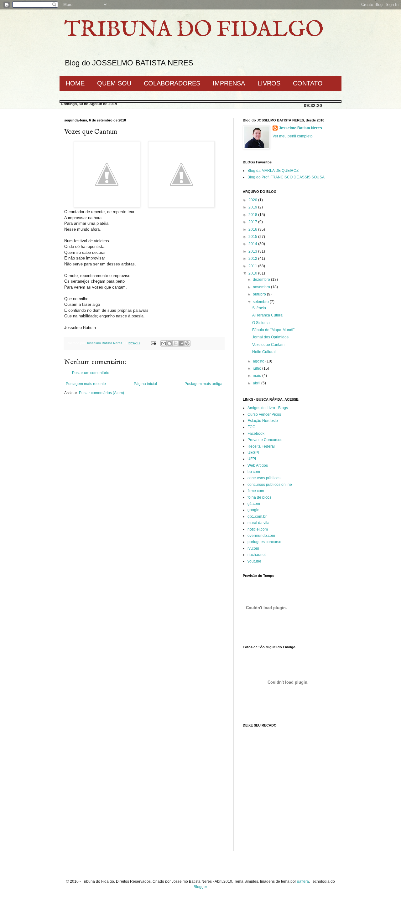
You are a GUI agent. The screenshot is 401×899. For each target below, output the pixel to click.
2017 (253, 222)
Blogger (200, 887)
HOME (75, 83)
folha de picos (259, 497)
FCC (251, 427)
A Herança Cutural (268, 315)
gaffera (303, 881)
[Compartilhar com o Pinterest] (187, 343)
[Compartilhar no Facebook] (181, 343)
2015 (253, 236)
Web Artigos (257, 465)
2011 (253, 266)
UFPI (251, 459)
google (253, 510)
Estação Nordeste (262, 421)
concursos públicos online (269, 484)
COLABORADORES (172, 83)
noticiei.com (257, 529)
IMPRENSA (229, 83)
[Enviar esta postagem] (153, 343)
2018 (253, 215)
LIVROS (269, 83)
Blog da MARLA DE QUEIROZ (273, 170)
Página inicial (145, 384)
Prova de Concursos (264, 440)
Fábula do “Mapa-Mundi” (273, 330)
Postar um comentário (90, 373)
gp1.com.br (257, 516)
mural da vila (258, 523)
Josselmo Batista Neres (300, 128)
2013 (253, 251)
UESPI (253, 452)
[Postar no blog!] (169, 343)
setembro (261, 302)
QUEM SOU (114, 83)
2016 (253, 229)
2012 (253, 258)
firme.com (255, 491)
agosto (259, 361)
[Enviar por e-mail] (163, 343)
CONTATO (308, 83)
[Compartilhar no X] (175, 343)
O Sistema (261, 323)
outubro (260, 294)
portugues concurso (264, 542)
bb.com (253, 472)
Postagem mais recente (86, 384)
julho (257, 368)
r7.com (253, 548)
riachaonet (256, 554)
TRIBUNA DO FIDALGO (194, 30)
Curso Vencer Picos (264, 414)
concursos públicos (263, 478)
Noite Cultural (264, 352)
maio (257, 375)
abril (257, 383)
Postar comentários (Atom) (101, 393)
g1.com (253, 503)
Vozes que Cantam (268, 344)
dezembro (262, 279)
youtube (254, 561)
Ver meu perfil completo (293, 136)
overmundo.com (261, 535)
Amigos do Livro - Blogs (267, 408)
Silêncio (259, 308)
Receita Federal (261, 446)
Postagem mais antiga (203, 384)
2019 (253, 207)
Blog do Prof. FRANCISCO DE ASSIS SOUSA (286, 177)
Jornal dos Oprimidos (270, 337)
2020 (253, 200)
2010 (253, 273)
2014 (253, 244)
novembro (262, 287)
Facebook (255, 433)
